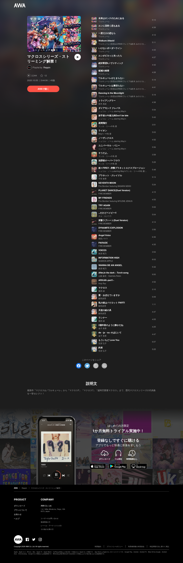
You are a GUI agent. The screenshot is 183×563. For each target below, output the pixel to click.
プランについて (20, 510)
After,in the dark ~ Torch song (113, 272)
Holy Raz (102, 283)
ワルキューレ (104, 21)
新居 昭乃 (102, 253)
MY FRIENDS (105, 197)
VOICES (102, 250)
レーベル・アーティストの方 (51, 525)
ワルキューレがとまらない (111, 78)
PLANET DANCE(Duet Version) (114, 190)
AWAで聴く (43, 88)
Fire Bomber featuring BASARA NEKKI (114, 186)
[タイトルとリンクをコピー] (95, 365)
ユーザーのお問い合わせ (49, 518)
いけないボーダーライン (110, 48)
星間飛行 (102, 122)
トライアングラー (107, 100)
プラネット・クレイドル (110, 175)
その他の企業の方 (47, 529)
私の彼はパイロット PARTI (111, 302)
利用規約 (98, 546)
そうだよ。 (103, 152)
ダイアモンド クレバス (109, 107)
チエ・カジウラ (105, 216)
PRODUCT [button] (20, 499)
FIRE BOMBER (104, 193)
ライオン (102, 130)
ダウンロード (19, 505)
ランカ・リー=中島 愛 (107, 126)
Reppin (46, 67)
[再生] (77, 57)
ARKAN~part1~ (106, 280)
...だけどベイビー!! (107, 212)
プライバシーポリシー (115, 546)
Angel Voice (104, 235)
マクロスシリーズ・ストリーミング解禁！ (46, 488)
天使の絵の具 (104, 310)
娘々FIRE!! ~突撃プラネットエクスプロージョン (121, 167)
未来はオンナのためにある (111, 18)
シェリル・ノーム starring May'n (112, 111)
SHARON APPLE (105, 261)
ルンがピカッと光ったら (110, 55)
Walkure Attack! (106, 40)
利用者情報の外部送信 (136, 546)
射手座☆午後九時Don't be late (113, 115)
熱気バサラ (103, 238)
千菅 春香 (102, 178)
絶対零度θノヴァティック (110, 63)
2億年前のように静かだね (110, 325)
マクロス (102, 287)
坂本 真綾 (102, 103)
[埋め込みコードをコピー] (104, 365)
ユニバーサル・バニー (109, 145)
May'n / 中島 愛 (104, 133)
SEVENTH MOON (107, 182)
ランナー (102, 317)
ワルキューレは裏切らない (111, 85)
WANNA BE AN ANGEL (110, 265)
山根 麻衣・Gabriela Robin (109, 276)
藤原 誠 (101, 291)
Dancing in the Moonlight (111, 93)
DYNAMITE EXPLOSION (110, 227)
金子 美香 (102, 328)
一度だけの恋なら (107, 33)
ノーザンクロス (105, 137)
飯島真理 (102, 298)
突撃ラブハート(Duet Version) (113, 220)
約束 (100, 347)
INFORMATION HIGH (108, 257)
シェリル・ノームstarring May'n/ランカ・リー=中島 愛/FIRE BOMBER (128, 171)
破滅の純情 (103, 70)
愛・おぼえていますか (109, 295)
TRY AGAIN (104, 205)
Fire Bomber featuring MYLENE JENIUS (115, 201)
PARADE (103, 242)
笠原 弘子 (102, 343)
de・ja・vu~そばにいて (110, 332)
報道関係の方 (45, 522)
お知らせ (17, 514)
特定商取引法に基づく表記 (159, 546)
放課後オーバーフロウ (109, 160)
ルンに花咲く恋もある (109, 25)
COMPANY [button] (47, 499)
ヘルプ (17, 518)
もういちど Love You (108, 340)
